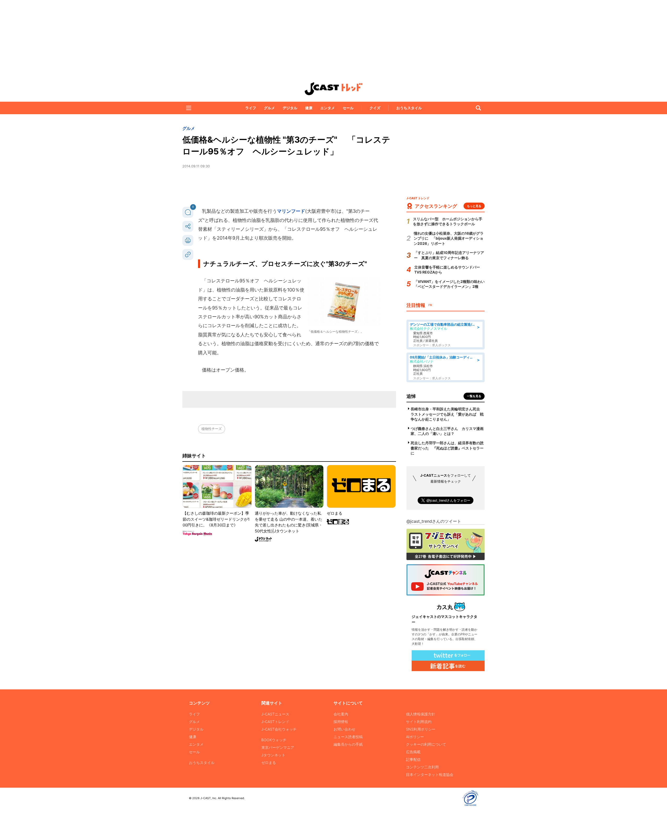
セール (348, 108)
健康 (308, 108)
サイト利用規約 (418, 721)
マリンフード (291, 211)
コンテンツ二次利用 (422, 767)
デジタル (290, 108)
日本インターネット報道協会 (429, 774)
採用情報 (341, 721)
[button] (188, 108)
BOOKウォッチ (273, 740)
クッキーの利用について (426, 744)
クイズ (374, 108)
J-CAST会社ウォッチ (279, 729)
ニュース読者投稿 (348, 736)
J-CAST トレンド (333, 88)
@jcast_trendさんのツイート (433, 521)
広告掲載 (413, 752)
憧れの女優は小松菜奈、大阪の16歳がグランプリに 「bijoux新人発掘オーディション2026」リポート (449, 238)
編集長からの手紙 (348, 744)
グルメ (269, 108)
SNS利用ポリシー (420, 729)
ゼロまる (268, 762)
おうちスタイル (409, 108)
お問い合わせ (344, 729)
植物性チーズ (211, 429)
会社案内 (341, 714)
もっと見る (474, 206)
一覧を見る (474, 396)
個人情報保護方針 (420, 714)
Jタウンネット (273, 755)
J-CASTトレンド (275, 721)
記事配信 (413, 759)
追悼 (411, 396)
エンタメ (327, 108)
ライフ (250, 108)
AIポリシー (415, 736)
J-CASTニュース (275, 714)
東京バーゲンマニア (277, 747)
